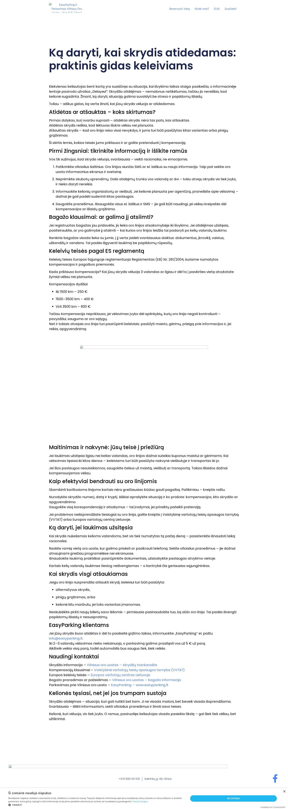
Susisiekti (230, 8)
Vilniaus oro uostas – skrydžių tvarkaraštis (122, 665)
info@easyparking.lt (65, 638)
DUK (217, 8)
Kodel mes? (202, 8)
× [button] (284, 791)
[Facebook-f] (275, 778)
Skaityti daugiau (140, 801)
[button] (96, 804)
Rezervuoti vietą (179, 8)
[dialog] (144, 798)
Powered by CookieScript (273, 807)
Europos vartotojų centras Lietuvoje (120, 675)
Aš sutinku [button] (233, 798)
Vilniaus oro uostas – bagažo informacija (146, 680)
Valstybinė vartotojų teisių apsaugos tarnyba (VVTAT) (139, 670)
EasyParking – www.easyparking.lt (139, 685)
